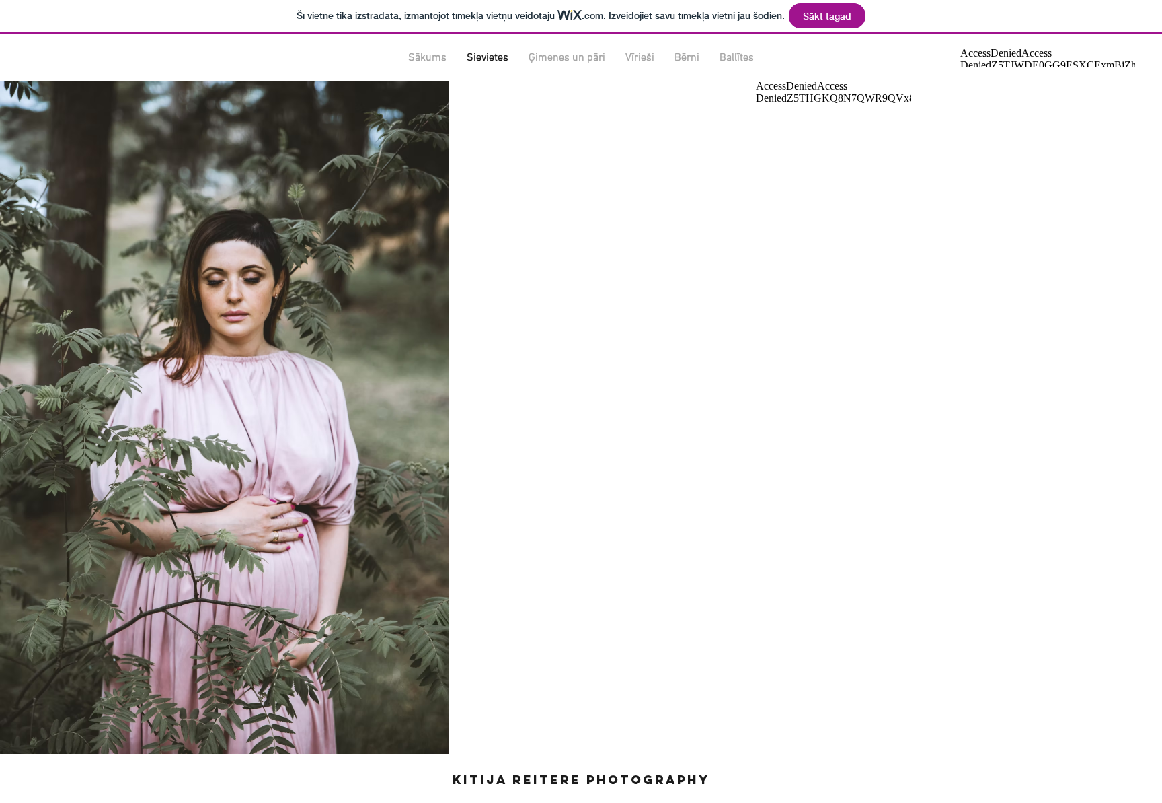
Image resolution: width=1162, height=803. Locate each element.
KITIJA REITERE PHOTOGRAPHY (581, 780)
